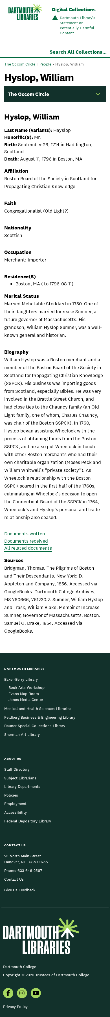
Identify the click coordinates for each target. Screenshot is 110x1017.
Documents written (24, 534)
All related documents (28, 548)
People (45, 64)
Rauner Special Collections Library (34, 725)
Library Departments (22, 786)
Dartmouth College (19, 966)
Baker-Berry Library (21, 679)
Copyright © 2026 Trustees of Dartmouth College (46, 974)
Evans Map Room (23, 693)
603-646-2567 (29, 870)
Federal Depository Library (27, 821)
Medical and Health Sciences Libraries (37, 708)
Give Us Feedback (19, 889)
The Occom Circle (20, 64)
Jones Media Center (25, 699)
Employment (15, 803)
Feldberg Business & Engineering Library (39, 717)
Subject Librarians (20, 778)
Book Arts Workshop (26, 687)
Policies (11, 795)
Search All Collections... (78, 52)
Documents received (26, 541)
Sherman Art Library (22, 734)
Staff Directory (17, 769)
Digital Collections (74, 9)
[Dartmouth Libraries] (25, 21)
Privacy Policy (15, 1006)
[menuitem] (8, 993)
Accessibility (15, 812)
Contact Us (14, 879)
